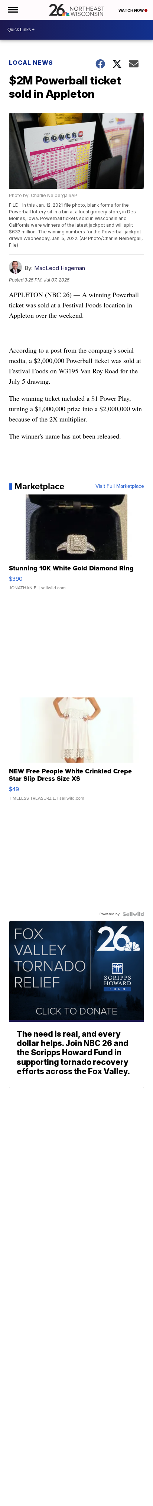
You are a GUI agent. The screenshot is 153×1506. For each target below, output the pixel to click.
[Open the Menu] (12, 10)
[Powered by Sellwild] (133, 914)
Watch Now (131, 10)
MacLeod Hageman (59, 267)
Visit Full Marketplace (119, 486)
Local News (31, 62)
